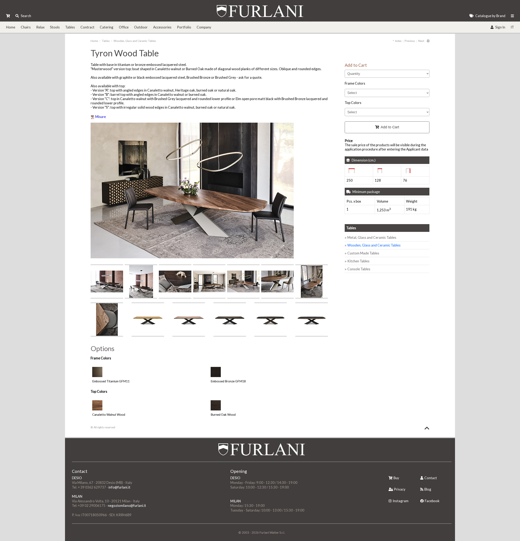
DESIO (77, 478)
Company (204, 27)
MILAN (77, 496)
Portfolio (184, 27)
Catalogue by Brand (490, 16)
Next (421, 41)
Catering (106, 27)
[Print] (426, 41)
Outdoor (141, 27)
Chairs (26, 27)
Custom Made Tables (363, 253)
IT (512, 27)
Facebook (432, 501)
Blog (427, 489)
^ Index (397, 41)
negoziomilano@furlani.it (127, 505)
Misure (100, 117)
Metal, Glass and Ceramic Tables (371, 237)
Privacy (399, 489)
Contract (87, 27)
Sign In (500, 27)
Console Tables (358, 269)
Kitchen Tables (358, 261)
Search (26, 16)
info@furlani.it (119, 487)
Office (124, 27)
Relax (40, 27)
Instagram (400, 501)
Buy (396, 478)
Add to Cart (390, 127)
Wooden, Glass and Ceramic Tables (135, 41)
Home (10, 27)
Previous (410, 41)
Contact (430, 478)
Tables (70, 27)
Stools (55, 27)
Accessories (162, 27)
